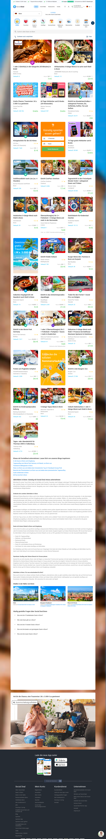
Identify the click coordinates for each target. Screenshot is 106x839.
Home (36, 6)
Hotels (58, 6)
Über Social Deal (20, 790)
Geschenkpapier (39, 802)
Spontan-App (19, 819)
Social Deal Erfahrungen (22, 828)
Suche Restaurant (53, 149)
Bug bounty (18, 836)
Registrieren (38, 790)
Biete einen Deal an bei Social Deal (82, 797)
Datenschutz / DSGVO (21, 833)
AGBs (16, 831)
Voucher (37, 800)
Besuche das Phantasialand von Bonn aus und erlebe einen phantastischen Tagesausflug (39, 470)
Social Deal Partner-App (80, 806)
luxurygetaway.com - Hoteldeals (21, 825)
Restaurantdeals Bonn (21, 797)
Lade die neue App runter (61, 792)
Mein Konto (38, 795)
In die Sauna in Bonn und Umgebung (24, 461)
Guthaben (37, 797)
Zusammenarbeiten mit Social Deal (82, 790)
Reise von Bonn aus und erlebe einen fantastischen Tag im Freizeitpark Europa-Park (37, 468)
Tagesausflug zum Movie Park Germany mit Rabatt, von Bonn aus (32, 463)
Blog (16, 814)
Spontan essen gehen (21, 821)
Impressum (77, 811)
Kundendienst (58, 790)
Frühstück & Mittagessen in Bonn (23, 465)
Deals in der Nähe (20, 795)
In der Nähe (43, 6)
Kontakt (56, 802)
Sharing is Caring (20, 807)
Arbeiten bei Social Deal (80, 801)
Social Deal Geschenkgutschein (40, 805)
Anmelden (38, 792)
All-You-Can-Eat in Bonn (20, 475)
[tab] (53, 615)
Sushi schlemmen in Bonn (20, 472)
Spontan (17, 816)
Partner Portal (77, 803)
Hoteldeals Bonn (20, 800)
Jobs (16, 805)
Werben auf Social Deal (80, 794)
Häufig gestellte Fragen (60, 795)
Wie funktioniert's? (20, 802)
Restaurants (51, 6)
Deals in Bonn (19, 792)
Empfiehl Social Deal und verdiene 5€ (22, 810)
